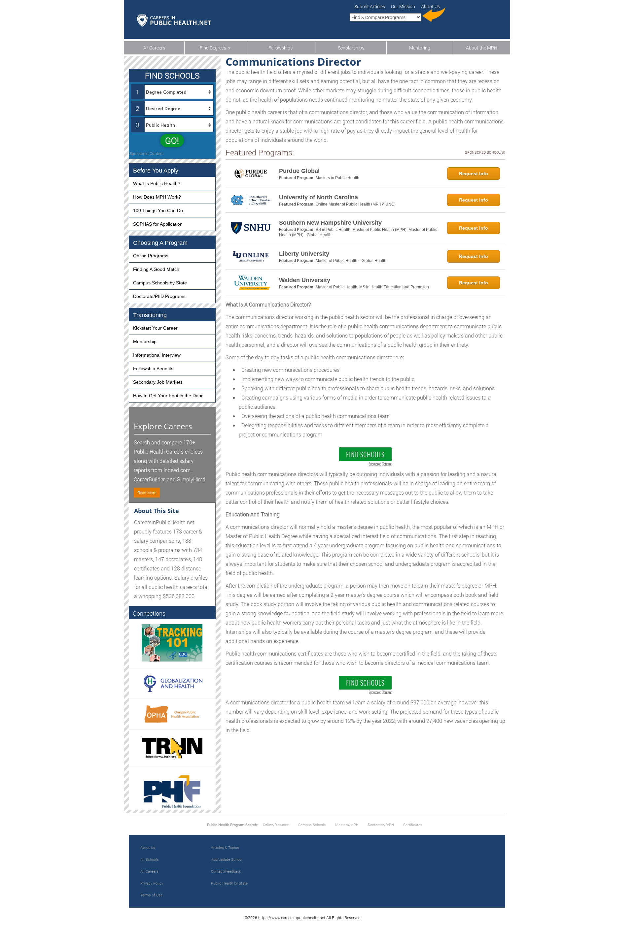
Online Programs (150, 255)
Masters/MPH (347, 824)
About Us (147, 847)
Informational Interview (157, 355)
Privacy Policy (151, 883)
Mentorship (145, 341)
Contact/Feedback (226, 871)
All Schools (149, 859)
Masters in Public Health (337, 178)
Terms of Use (151, 894)
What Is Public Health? (156, 183)
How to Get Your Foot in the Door (168, 395)
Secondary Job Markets (158, 382)
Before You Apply (155, 170)
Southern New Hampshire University (330, 222)
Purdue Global (299, 171)
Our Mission (403, 6)
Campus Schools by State (160, 282)
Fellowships (280, 48)
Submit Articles (369, 6)
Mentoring (419, 48)
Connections (149, 613)
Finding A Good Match (156, 269)
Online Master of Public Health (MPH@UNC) (356, 204)
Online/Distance (276, 824)
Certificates (412, 824)
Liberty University (304, 253)
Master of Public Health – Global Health (351, 260)
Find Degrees (213, 48)
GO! (172, 140)
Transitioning (150, 315)
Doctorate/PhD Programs (159, 296)
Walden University (304, 280)
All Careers (154, 48)
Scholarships (351, 48)
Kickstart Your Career (155, 328)
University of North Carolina (318, 197)
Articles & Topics (225, 847)
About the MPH (481, 48)
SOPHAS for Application (158, 224)
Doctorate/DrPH (381, 824)
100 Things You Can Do (158, 210)
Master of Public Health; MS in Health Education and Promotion (372, 287)
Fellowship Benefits (153, 368)
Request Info (473, 173)
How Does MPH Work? (157, 197)
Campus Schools (312, 824)
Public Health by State (229, 883)
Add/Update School (226, 859)
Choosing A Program (160, 243)
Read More (146, 492)
